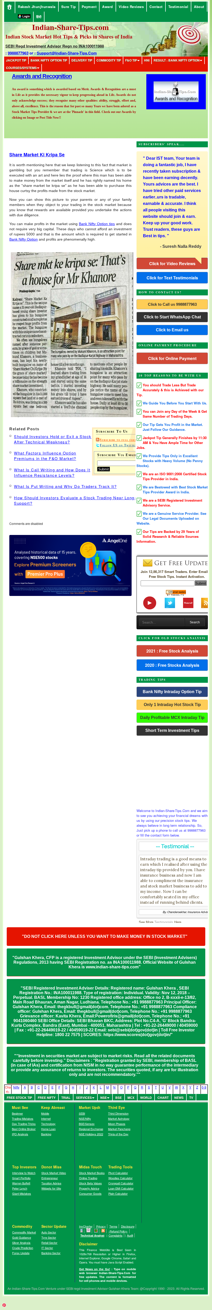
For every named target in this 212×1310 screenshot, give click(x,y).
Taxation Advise (51, 1183)
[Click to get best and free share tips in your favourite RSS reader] (103, 1231)
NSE (103, 1097)
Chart (163, 1097)
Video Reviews (131, 6)
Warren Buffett (21, 1183)
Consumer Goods (90, 1193)
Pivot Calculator (118, 1173)
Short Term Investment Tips (172, 730)
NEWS (179, 1097)
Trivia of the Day (118, 1134)
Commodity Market (24, 1232)
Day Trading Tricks (24, 1124)
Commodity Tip (108, 60)
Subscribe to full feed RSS (122, 440)
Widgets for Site (51, 1188)
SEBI (82, 1113)
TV (191, 1097)
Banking (46, 1134)
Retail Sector (49, 1242)
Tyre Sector (48, 1237)
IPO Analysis (20, 1134)
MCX (130, 1097)
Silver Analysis (21, 1242)
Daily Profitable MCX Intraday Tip (172, 717)
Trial (65, 1097)
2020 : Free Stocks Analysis (172, 665)
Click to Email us (172, 330)
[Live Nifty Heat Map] (96, 1231)
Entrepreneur (49, 1178)
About (199, 6)
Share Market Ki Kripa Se (37, 154)
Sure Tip (68, 6)
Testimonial (178, 6)
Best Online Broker (24, 1129)
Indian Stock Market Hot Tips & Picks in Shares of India (68, 36)
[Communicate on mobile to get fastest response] (81, 1231)
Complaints (116, 1235)
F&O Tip (131, 60)
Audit (130, 1235)
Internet (46, 1118)
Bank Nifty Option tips (97, 224)
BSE (118, 1097)
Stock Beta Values (90, 1183)
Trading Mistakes (22, 1118)
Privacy (101, 1226)
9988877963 (18, 53)
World (146, 1097)
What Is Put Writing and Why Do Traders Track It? (65, 486)
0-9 (204, 1087)
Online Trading (88, 1178)
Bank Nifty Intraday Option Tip (172, 692)
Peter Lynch (19, 1188)
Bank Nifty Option (23, 239)
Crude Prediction (22, 1248)
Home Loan (48, 1129)
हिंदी (38, 16)
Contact (156, 6)
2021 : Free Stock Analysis (172, 651)
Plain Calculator (118, 1193)
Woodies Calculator (120, 1178)
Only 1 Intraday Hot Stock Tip (172, 704)
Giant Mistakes (21, 1193)
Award (107, 6)
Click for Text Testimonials (172, 278)
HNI (146, 60)
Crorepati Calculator (120, 1183)
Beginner (17, 1113)
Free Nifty (47, 1097)
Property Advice (89, 1188)
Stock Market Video (53, 1173)
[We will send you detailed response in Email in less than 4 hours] (88, 1231)
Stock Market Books (92, 1173)
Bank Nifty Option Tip (49, 60)
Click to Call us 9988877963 (172, 304)
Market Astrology (119, 1118)
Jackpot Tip (16, 60)
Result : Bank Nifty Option (177, 60)
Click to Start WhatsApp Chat (172, 317)
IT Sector (47, 1248)
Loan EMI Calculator (121, 1188)
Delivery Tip (81, 60)
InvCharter (86, 1226)
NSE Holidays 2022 (91, 1134)
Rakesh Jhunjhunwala (37, 6)
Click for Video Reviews (172, 263)
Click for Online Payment (172, 358)
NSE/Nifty (85, 1118)
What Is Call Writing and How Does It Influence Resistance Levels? (52, 472)
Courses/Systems (21, 67)
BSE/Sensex (87, 1124)
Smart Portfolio (21, 1178)
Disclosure (127, 1226)
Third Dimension (118, 1113)
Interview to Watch (23, 1173)
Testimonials (163, 922)
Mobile (45, 1113)
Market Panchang (119, 1129)
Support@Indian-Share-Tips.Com (67, 53)
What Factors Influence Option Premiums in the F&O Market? (45, 455)
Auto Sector (48, 1232)
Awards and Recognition (42, 76)
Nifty (16, 1087)
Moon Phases (116, 1124)
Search (195, 622)
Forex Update (20, 1253)
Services (84, 1097)
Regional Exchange (91, 1129)
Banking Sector (50, 1253)
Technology (48, 1124)
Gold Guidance (21, 1237)
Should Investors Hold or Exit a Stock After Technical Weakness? (53, 439)
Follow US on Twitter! (119, 445)
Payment (89, 6)
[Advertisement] (172, 770)
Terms (113, 1226)
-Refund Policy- (118, 1231)
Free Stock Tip (19, 1097)
